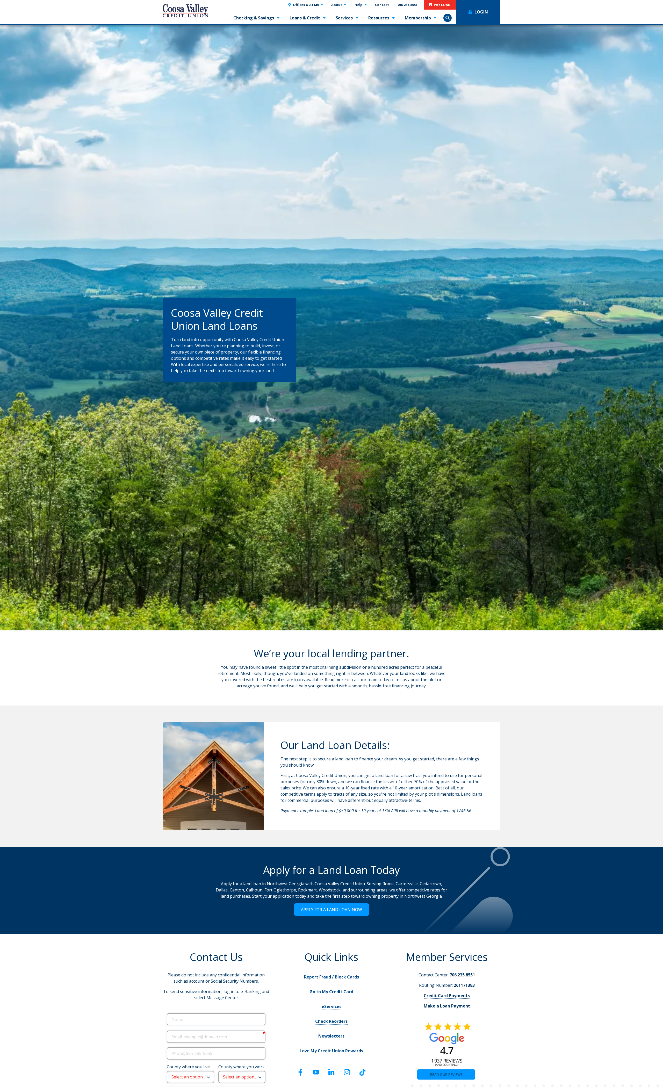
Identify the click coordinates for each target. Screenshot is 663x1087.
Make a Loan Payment (447, 1006)
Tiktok (362, 1072)
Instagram (347, 1072)
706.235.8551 (462, 975)
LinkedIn (331, 1072)
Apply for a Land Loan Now (331, 909)
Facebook (300, 1072)
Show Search (447, 18)
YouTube (316, 1072)
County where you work (241, 1067)
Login (481, 12)
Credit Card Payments (447, 995)
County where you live (188, 1067)
